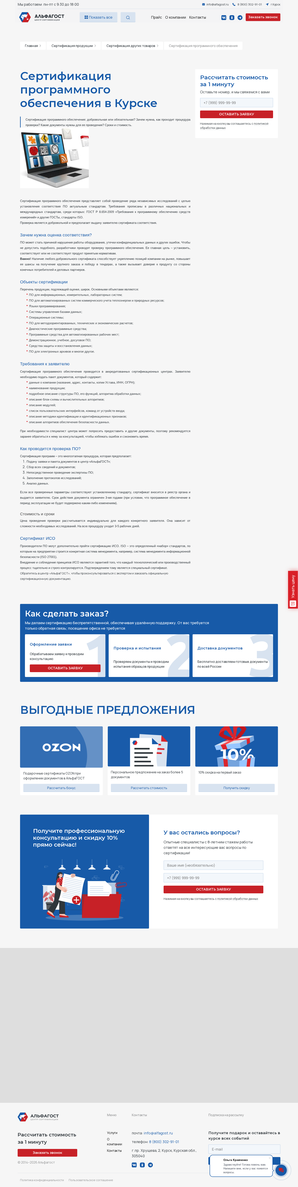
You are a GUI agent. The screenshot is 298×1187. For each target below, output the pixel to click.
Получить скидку (237, 788)
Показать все (100, 17)
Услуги (112, 1133)
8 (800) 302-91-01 (164, 1141)
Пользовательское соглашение (91, 1180)
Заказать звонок (263, 17)
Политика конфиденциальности (42, 1180)
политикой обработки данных (237, 899)
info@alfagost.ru (158, 1133)
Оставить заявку (236, 114)
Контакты (197, 17)
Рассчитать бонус (61, 788)
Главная (31, 46)
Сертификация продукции (72, 46)
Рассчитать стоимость (149, 788)
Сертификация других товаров (130, 46)
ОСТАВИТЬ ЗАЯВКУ (65, 668)
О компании (175, 17)
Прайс (156, 17)
